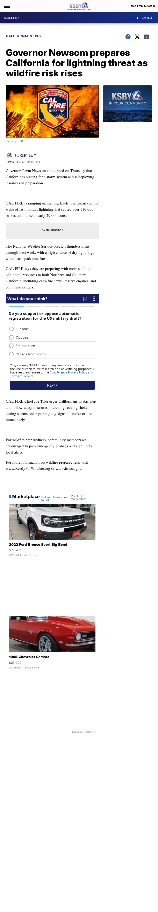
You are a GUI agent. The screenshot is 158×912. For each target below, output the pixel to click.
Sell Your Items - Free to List (55, 499)
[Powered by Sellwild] (89, 732)
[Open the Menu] (7, 6)
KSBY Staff (28, 155)
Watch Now (142, 6)
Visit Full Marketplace (78, 498)
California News (23, 36)
